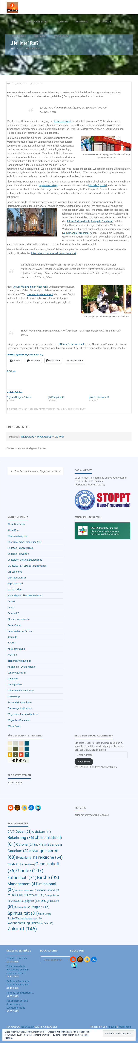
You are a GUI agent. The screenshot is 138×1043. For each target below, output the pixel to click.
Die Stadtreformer (17, 577)
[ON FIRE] (12, 7)
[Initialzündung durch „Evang (82, 221)
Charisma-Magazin (17, 536)
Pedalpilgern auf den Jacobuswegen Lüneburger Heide (17, 1004)
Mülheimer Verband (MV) (21, 690)
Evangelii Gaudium (28, 409)
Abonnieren (84, 761)
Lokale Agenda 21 (17, 672)
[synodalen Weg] (48, 185)
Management (23, 883)
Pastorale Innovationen (20, 702)
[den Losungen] (62, 121)
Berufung (22, 84)
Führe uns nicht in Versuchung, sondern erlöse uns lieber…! (17, 969)
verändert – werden (16, 958)
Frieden (30, 864)
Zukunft (80, 409)
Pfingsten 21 (16, 901)
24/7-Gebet (19, 831)
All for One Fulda (16, 524)
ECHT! (41, 844)
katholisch (22, 877)
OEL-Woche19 (34, 895)
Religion (40, 907)
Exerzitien (25, 857)
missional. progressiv (25, 890)
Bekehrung (21, 837)
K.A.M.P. (12, 643)
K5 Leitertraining (16, 649)
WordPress (125, 1026)
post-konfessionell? (99, 397)
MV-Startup (14, 696)
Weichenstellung (22, 923)
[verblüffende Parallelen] (75, 232)
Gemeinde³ (13, 613)
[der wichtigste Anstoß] (40, 294)
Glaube (62, 409)
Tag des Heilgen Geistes (19, 397)
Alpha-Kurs (13, 530)
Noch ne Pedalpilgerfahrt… (20, 992)
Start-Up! (45, 914)
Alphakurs (41, 831)
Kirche (71, 409)
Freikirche (49, 857)
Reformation (22, 907)
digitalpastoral (15, 583)
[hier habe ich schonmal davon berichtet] (54, 253)
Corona (13, 409)
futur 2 (11, 607)
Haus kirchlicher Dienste (20, 631)
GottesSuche (14, 625)
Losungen (13, 678)
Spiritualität (23, 913)
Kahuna (111, 1026)
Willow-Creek (44, 923)
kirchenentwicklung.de (19, 660)
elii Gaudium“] (105, 221)
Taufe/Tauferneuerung (25, 918)
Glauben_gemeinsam (18, 619)
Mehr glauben (15, 684)
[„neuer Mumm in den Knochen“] (30, 286)
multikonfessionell (48, 890)
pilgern (32, 901)
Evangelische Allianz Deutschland (25, 595)
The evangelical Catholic (20, 708)
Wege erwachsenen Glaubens (23, 714)
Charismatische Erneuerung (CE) (25, 542)
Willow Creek (14, 726)
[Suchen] (12, 471)
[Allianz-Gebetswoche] (71, 344)
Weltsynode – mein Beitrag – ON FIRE (42, 436)
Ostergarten (52, 895)
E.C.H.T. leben (15, 589)
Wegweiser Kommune (19, 720)
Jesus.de (12, 637)
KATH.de (12, 654)
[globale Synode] (97, 185)
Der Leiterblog (15, 571)
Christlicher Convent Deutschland (25, 559)
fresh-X (11, 601)
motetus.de (27, 1026)
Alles (19, 48)
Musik (15, 895)
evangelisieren (48, 409)
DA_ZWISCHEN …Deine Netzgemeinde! (27, 565)
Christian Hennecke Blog (20, 548)
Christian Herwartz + (18, 553)
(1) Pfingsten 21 (56, 397)
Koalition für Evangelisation (22, 666)
